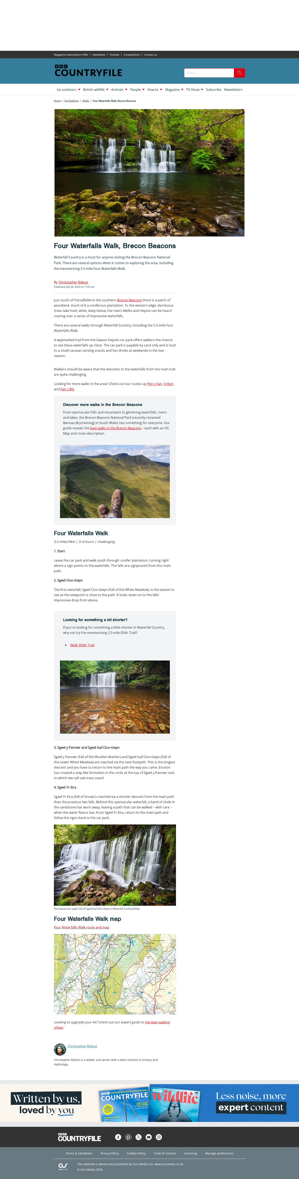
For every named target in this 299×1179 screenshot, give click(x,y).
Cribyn (169, 384)
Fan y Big (67, 389)
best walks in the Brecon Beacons (115, 428)
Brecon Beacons (129, 300)
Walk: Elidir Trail (82, 645)
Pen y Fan (154, 384)
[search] (239, 73)
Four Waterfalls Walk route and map (81, 927)
